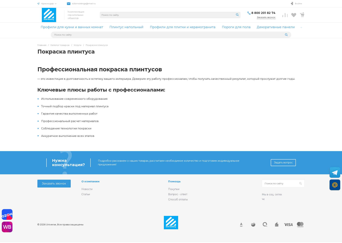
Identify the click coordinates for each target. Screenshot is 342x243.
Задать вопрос (283, 162)
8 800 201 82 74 (263, 13)
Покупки (173, 189)
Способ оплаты (178, 199)
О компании (90, 181)
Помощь (174, 181)
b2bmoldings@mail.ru (84, 3)
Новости (86, 189)
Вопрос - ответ (177, 194)
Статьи (85, 194)
